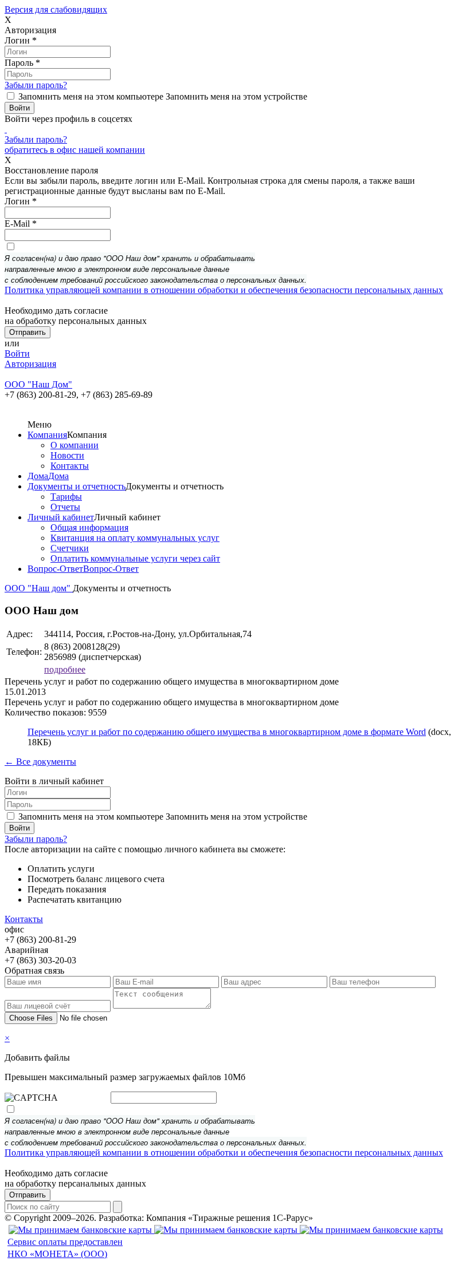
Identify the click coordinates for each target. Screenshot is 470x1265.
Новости (67, 455)
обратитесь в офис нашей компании (75, 150)
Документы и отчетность (77, 486)
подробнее (64, 669)
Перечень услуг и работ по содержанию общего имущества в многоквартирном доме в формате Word (227, 732)
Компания (47, 435)
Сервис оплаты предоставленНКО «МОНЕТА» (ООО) (65, 1248)
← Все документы (40, 761)
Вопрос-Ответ (55, 569)
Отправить (27, 1195)
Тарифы (66, 496)
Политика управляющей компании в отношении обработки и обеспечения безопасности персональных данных (224, 290)
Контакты (69, 466)
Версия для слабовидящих (56, 9)
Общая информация (89, 527)
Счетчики (69, 548)
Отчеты (65, 507)
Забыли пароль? (36, 85)
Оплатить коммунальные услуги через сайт (135, 558)
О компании (74, 445)
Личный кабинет (61, 517)
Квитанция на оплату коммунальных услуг (135, 538)
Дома (38, 476)
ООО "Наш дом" (39, 588)
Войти (17, 353)
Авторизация (30, 364)
